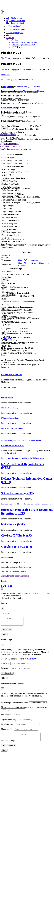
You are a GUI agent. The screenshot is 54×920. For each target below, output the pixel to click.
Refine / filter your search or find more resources (21, 440)
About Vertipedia (8, 593)
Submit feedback (8, 745)
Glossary (10, 35)
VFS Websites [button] (12, 40)
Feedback (10, 37)
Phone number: (7, 729)
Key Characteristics (9, 108)
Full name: (6, 714)
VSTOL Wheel (18, 47)
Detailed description (9, 741)
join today (30, 659)
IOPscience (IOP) (13, 524)
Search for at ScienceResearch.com (15, 567)
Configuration (7, 86)
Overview (5, 74)
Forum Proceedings (8, 387)
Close (4, 128)
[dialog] (27, 162)
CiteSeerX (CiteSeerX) (16, 535)
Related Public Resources (12, 445)
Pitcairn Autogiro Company (28, 86)
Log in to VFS (7, 673)
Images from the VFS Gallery (12, 428)
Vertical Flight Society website (24, 42)
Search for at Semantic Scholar (13, 571)
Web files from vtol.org (9, 408)
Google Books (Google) (16, 546)
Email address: (8, 724)
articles (7, 398)
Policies (36, 593)
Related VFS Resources (11, 375)
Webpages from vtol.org (10, 418)
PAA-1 (8, 58)
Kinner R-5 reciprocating (28, 260)
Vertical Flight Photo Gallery (23, 45)
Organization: (6, 719)
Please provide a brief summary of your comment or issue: (26, 707)
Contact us (46, 593)
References (6, 338)
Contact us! (6, 629)
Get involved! (24, 593)
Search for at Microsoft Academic (15, 576)
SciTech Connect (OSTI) (17, 493)
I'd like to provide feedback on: (14, 702)
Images (4, 581)
